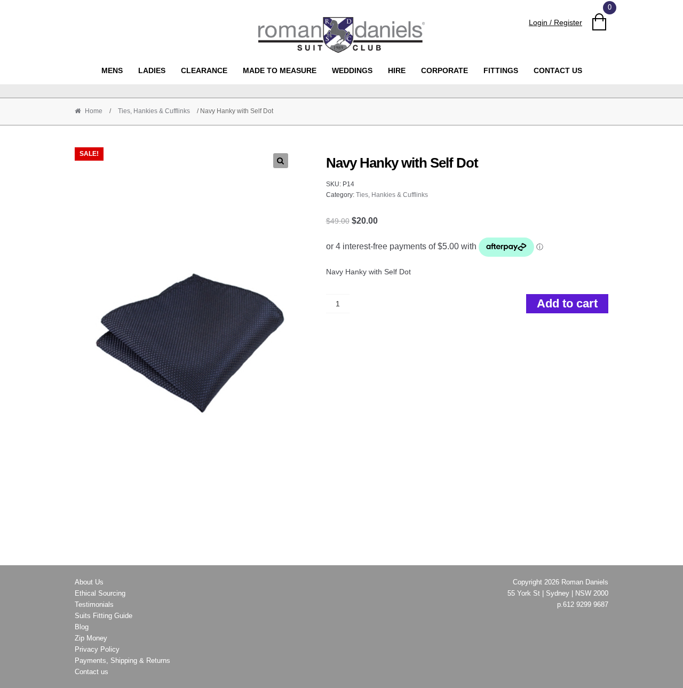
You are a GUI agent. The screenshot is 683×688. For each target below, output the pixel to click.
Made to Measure (279, 70)
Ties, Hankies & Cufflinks (154, 111)
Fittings (500, 70)
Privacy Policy (97, 649)
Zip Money (91, 638)
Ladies (151, 70)
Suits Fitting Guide (103, 616)
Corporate (444, 70)
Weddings (352, 70)
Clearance (204, 70)
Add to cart (567, 303)
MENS (112, 70)
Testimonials (94, 604)
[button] (280, 160)
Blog (82, 627)
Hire (397, 70)
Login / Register (555, 22)
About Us (89, 582)
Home (93, 111)
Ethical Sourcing (100, 593)
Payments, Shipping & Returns (122, 661)
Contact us (558, 70)
